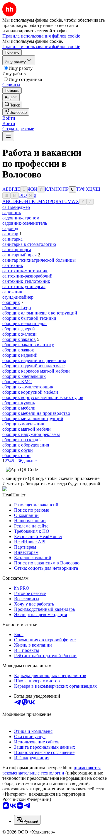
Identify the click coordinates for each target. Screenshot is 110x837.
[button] (8, 118)
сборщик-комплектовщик (27, 386)
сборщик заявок (18, 349)
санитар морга (16, 249)
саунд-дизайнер (17, 297)
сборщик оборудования (25, 444)
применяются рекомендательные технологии (51, 770)
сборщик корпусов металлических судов (42, 397)
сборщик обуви (17, 450)
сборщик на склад (20, 439)
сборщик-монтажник (23, 423)
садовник (11, 212)
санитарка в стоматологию (29, 244)
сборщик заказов (19, 339)
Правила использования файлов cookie (41, 46)
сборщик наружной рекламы (31, 434)
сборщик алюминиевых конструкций (39, 312)
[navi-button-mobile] (8, 136)
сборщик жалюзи (19, 334)
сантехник (12, 265)
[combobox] (27, 820)
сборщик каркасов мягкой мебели (36, 370)
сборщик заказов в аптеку (28, 344)
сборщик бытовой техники (29, 318)
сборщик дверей (18, 328)
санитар (10, 233)
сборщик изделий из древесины (34, 360)
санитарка (12, 238)
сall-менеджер (16, 207)
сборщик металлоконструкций (32, 418)
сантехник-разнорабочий (27, 275)
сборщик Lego (16, 307)
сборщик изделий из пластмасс (33, 365)
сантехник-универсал (23, 286)
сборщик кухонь (18, 402)
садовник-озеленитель (24, 223)
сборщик (11, 302)
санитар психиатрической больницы (39, 260)
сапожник (12, 291)
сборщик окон (16, 455)
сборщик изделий (20, 355)
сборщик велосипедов (24, 323)
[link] (12, 104)
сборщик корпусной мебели (30, 392)
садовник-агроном (20, 217)
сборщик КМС (17, 381)
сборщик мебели (18, 407)
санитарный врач (19, 254)
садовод (10, 228)
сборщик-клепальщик (24, 376)
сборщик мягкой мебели (26, 429)
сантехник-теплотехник (26, 281)
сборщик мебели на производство (36, 413)
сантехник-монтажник (25, 270)
